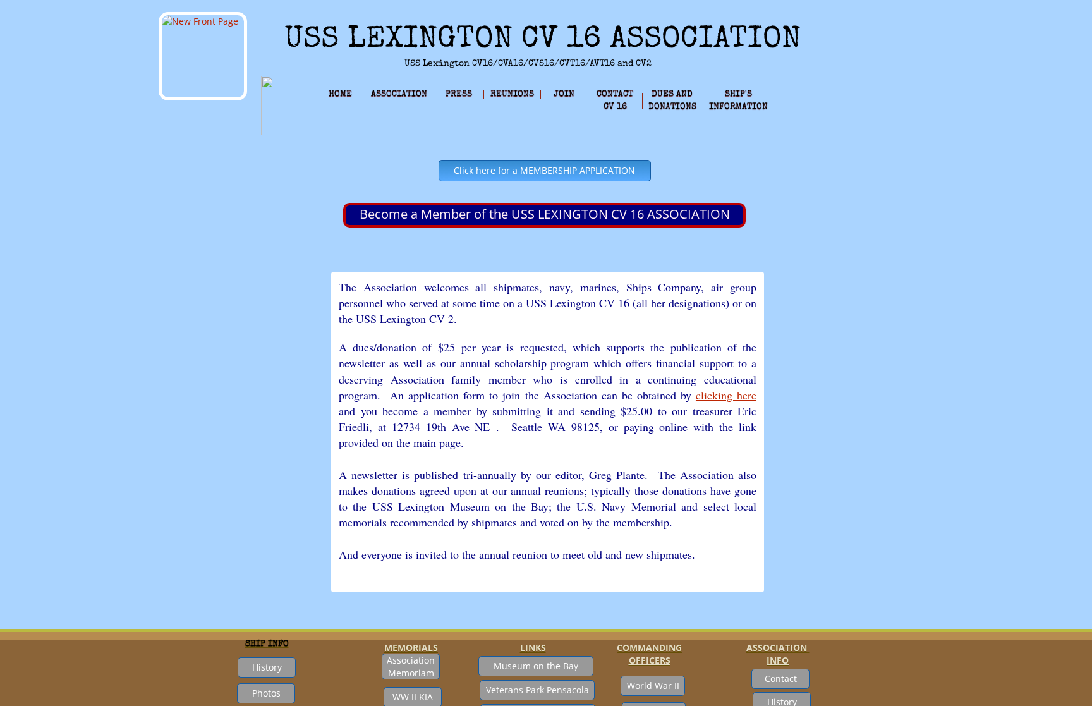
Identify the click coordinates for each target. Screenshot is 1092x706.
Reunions (512, 94)
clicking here (726, 395)
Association (399, 94)
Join (564, 94)
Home (340, 94)
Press (459, 94)
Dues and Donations (672, 100)
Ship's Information (738, 100)
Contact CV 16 (615, 100)
